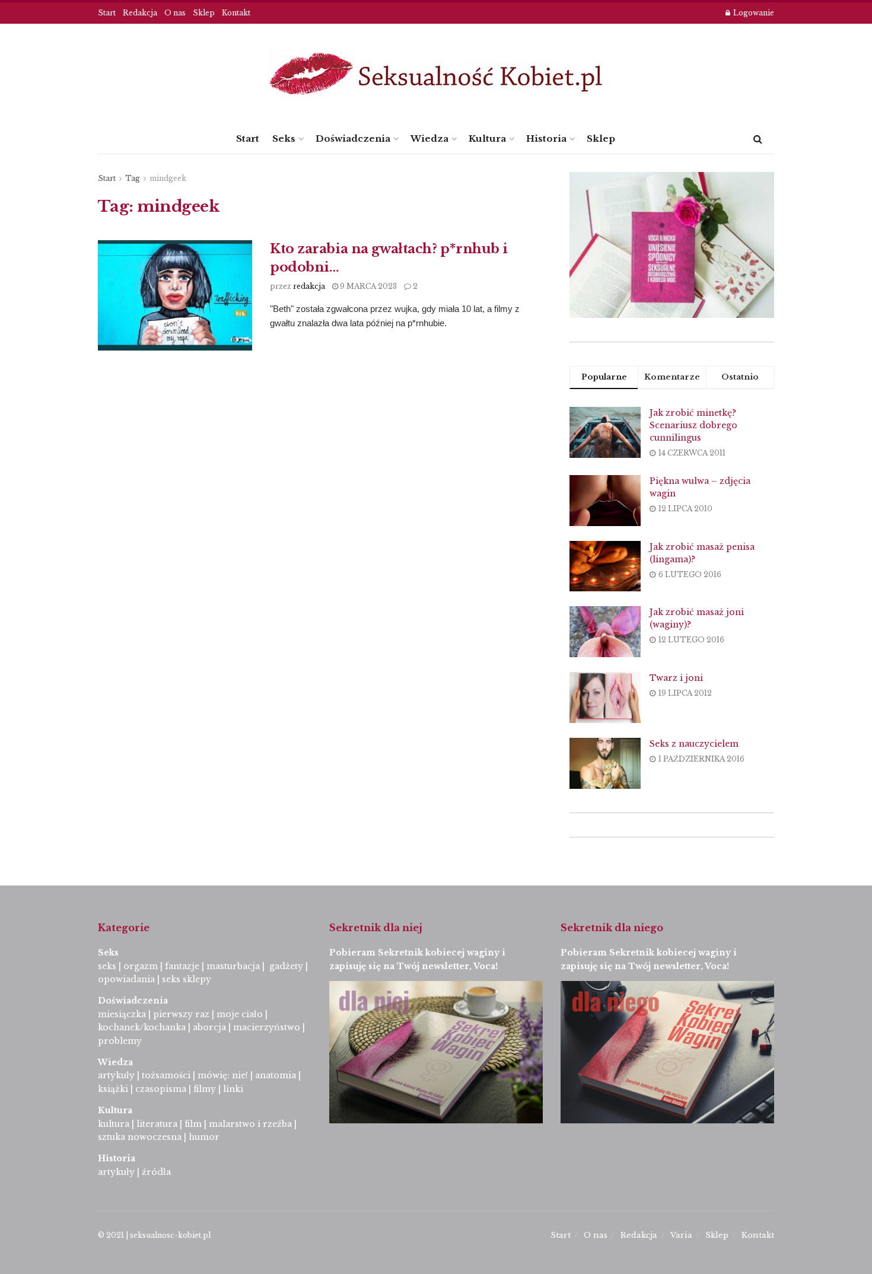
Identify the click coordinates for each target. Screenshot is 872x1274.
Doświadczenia (353, 138)
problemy (120, 1041)
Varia (681, 1235)
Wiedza (429, 138)
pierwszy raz (181, 1014)
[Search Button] (757, 139)
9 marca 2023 (367, 286)
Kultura (487, 138)
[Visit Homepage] (436, 74)
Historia (546, 138)
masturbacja (233, 966)
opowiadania (126, 979)
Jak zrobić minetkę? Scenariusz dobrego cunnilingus (693, 425)
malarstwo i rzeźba (250, 1124)
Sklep (204, 12)
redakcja (309, 286)
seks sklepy (186, 979)
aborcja (209, 1027)
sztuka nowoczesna (140, 1137)
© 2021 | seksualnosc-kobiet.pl (154, 1235)
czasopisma (160, 1089)
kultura (113, 1124)
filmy (204, 1089)
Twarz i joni (676, 678)
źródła (155, 1172)
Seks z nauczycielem (694, 743)
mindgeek (167, 178)
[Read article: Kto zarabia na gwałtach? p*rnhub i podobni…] (175, 295)
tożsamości (166, 1075)
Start (107, 12)
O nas (175, 12)
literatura (156, 1124)
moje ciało (240, 1014)
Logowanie (752, 12)
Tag (132, 178)
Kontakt (236, 12)
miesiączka (122, 1014)
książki (113, 1089)
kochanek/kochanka (142, 1027)
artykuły (116, 1075)
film (193, 1124)
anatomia (275, 1075)
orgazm (140, 966)
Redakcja (140, 12)
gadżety (286, 966)
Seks (283, 138)
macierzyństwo (266, 1027)
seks (107, 966)
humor (204, 1137)
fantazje (182, 966)
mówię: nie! (221, 1075)
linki (233, 1089)
